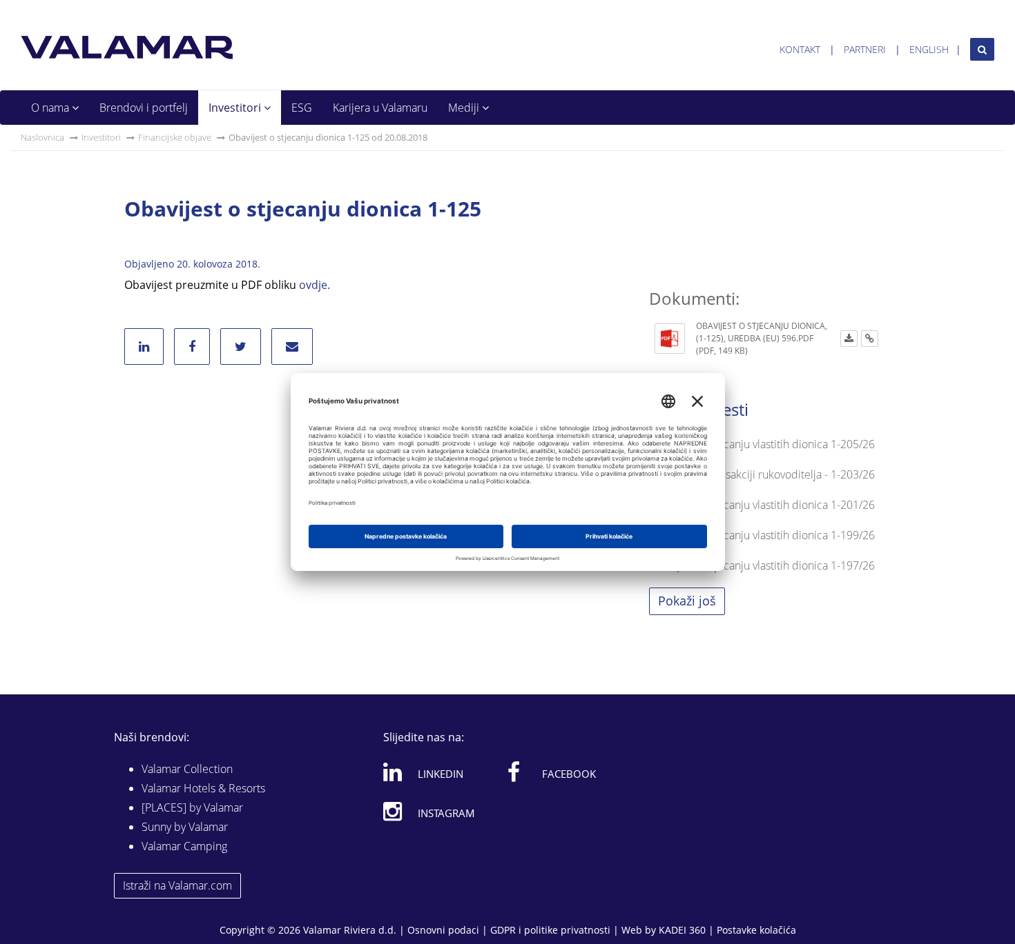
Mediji (465, 107)
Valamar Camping (184, 846)
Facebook (569, 774)
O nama (51, 107)
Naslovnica (42, 137)
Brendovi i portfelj (143, 107)
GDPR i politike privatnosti (550, 929)
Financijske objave (174, 137)
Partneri (865, 49)
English (929, 49)
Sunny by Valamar (185, 826)
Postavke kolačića (756, 929)
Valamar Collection (187, 768)
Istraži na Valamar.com (177, 885)
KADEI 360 (682, 929)
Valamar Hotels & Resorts (203, 788)
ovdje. (314, 284)
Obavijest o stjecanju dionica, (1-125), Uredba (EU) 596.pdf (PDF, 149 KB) (761, 338)
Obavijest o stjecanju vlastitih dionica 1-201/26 (762, 504)
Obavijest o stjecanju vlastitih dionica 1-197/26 (762, 565)
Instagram (446, 813)
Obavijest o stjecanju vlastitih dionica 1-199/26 (762, 535)
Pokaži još (687, 600)
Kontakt (800, 49)
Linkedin (440, 774)
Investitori (236, 107)
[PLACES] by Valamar (192, 807)
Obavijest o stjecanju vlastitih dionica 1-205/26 (762, 444)
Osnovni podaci (443, 929)
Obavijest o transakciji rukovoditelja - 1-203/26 (762, 474)
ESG (301, 107)
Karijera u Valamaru (380, 107)
